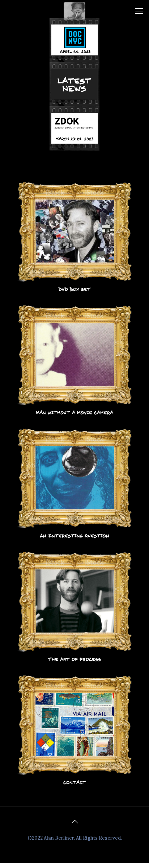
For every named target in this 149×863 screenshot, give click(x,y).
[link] (74, 237)
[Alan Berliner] (74, 11)
